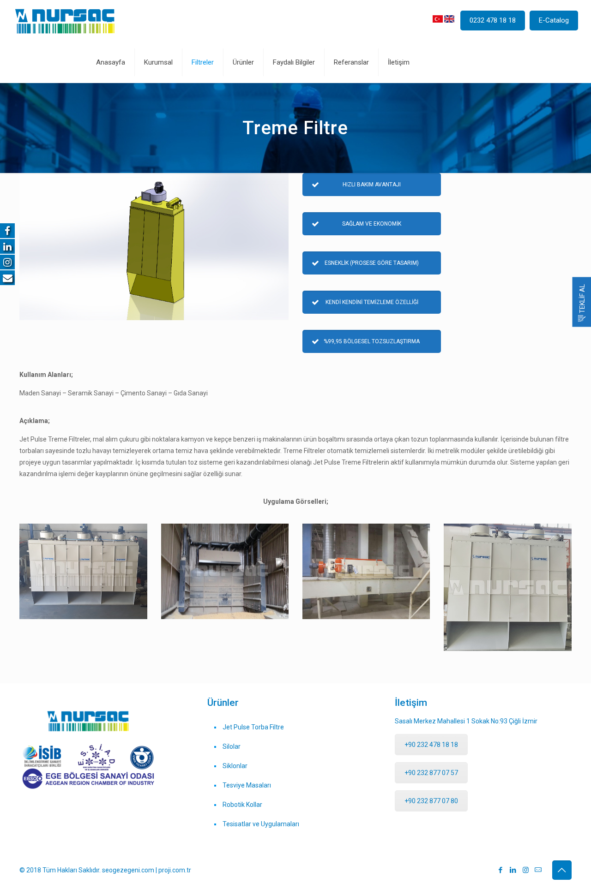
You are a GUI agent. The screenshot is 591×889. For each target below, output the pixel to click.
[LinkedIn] (513, 870)
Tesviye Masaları (247, 785)
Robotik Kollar (242, 804)
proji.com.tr (174, 870)
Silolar (232, 746)
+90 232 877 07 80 (431, 801)
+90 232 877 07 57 (431, 772)
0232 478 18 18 (493, 20)
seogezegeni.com (129, 870)
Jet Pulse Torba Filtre (253, 727)
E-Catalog (554, 20)
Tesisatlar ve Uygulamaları (261, 824)
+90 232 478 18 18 (431, 744)
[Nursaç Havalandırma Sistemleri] (65, 21)
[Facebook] (501, 870)
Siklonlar (235, 766)
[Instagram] (526, 870)
